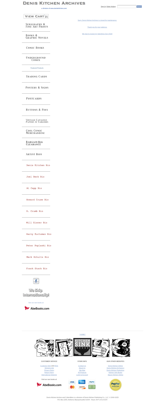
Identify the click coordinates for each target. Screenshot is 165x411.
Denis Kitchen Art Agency (115, 368)
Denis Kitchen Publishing (115, 370)
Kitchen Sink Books (115, 372)
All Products (82, 372)
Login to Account (82, 375)
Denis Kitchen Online (115, 366)
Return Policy (49, 372)
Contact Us (82, 366)
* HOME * (82, 334)
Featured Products (37, 68)
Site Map (82, 370)
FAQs (56, 366)
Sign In (103, 6)
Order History (111, 6)
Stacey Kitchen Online (115, 375)
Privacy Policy (49, 370)
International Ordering (49, 375)
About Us (82, 368)
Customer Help (45, 366)
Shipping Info (49, 368)
